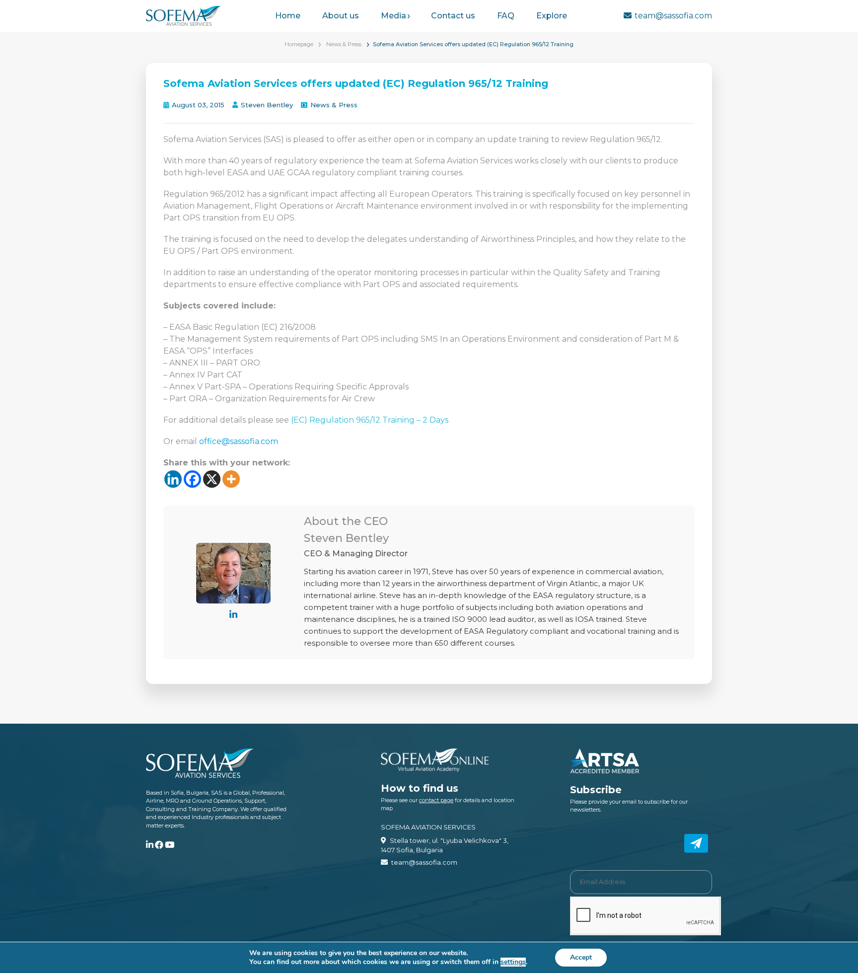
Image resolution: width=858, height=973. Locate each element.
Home (287, 15)
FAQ (505, 15)
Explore (551, 15)
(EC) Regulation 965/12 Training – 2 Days (369, 420)
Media (393, 15)
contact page (436, 800)
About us (340, 15)
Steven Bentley (267, 105)
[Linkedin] (173, 479)
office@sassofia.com (238, 441)
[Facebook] (192, 479)
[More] (231, 479)
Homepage (299, 44)
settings (513, 962)
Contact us (453, 15)
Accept (581, 957)
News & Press (343, 44)
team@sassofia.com (673, 15)
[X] (211, 479)
